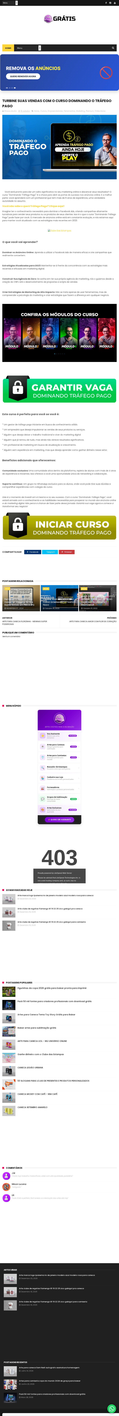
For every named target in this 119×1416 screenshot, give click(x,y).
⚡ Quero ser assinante (59, 820)
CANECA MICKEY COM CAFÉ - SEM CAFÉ (37, 1094)
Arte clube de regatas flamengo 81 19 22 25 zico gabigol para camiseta (52, 922)
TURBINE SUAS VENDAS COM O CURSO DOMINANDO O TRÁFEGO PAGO (59, 602)
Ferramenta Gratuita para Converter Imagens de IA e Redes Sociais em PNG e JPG (19, 602)
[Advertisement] (59, 32)
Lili (13, 1195)
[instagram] (110, 3)
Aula (7, 589)
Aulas (36, 111)
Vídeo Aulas (100, 111)
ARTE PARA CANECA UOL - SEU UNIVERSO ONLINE (42, 1041)
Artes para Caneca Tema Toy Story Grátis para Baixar (46, 1014)
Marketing (80, 111)
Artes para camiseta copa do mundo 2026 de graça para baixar (49, 1380)
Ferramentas (69, 111)
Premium (90, 111)
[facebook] (106, 3)
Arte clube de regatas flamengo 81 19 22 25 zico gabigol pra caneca (50, 908)
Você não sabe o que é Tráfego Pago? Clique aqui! (33, 206)
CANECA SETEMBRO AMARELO (32, 1107)
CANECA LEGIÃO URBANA (30, 1067)
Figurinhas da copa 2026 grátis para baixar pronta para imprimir (52, 988)
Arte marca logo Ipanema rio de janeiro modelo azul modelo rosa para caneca (55, 895)
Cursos (43, 111)
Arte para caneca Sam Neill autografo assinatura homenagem (49, 1367)
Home (8, 48)
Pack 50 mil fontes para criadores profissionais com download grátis (55, 1001)
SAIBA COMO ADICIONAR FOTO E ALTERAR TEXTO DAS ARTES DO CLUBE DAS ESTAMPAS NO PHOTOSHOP (98, 600)
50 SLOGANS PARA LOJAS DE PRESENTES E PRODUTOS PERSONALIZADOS (53, 1080)
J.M (13, 1173)
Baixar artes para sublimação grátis (37, 1027)
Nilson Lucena (19, 1184)
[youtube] (115, 3)
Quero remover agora (23, 76)
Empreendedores (55, 111)
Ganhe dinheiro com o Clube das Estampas (41, 1054)
